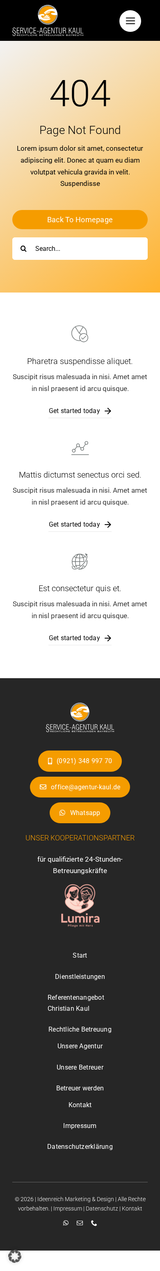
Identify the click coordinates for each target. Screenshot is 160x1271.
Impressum (67, 1208)
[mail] (80, 1223)
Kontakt (132, 1208)
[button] (15, 1256)
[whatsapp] (66, 1223)
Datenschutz (102, 1208)
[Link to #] (130, 21)
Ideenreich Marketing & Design (75, 1199)
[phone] (94, 1223)
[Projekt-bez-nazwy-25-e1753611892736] (80, 706)
